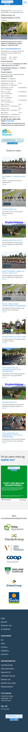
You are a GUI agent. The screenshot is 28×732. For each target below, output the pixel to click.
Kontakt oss (6, 625)
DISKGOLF (4, 654)
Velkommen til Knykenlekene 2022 (13, 177)
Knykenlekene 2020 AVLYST (12, 240)
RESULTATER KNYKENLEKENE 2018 (11, 49)
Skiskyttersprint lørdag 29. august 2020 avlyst (13, 272)
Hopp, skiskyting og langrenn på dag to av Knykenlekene (11, 369)
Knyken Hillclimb (8, 683)
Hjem (3, 618)
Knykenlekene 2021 (9, 209)
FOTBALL (4, 647)
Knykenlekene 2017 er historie (14, 337)
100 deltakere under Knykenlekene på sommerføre (14, 305)
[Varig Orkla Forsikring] (14, 548)
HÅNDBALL (5, 651)
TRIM (3, 643)
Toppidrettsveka (8, 676)
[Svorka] (14, 598)
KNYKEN (4, 622)
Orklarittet (6, 672)
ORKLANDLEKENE (7, 669)
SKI (2, 640)
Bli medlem (5, 629)
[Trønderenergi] (14, 538)
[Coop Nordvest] (14, 560)
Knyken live (6, 679)
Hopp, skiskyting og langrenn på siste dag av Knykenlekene (12, 435)
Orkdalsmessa (7, 687)
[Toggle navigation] (25, 2)
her (18, 68)
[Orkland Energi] (14, 584)
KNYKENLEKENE (17, 11)
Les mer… (4, 184)
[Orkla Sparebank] (14, 528)
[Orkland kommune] (14, 571)
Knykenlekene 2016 (9, 402)
